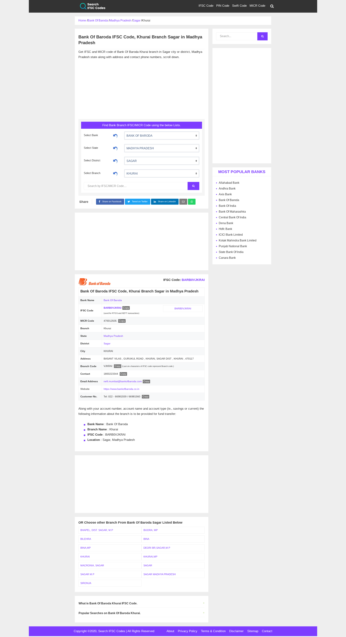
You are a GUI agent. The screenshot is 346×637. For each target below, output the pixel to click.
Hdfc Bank (225, 228)
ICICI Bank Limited (231, 234)
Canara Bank (227, 257)
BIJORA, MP (150, 530)
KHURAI (85, 556)
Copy (126, 307)
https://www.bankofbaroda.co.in (121, 388)
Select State (91, 147)
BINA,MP (85, 547)
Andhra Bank (227, 188)
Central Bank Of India (232, 217)
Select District (92, 160)
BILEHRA (85, 538)
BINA (146, 538)
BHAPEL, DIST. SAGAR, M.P (96, 530)
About (170, 631)
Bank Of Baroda (113, 300)
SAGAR (147, 565)
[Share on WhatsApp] (192, 202)
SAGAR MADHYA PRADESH (159, 574)
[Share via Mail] (183, 202)
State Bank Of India (231, 252)
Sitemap (252, 631)
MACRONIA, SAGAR (92, 565)
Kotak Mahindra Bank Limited (237, 240)
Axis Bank (225, 194)
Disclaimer (236, 631)
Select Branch (92, 173)
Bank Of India (227, 205)
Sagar (107, 343)
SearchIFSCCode (90, 6)
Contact (267, 631)
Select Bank (91, 135)
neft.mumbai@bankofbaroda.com (123, 381)
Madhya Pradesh (113, 335)
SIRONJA (85, 583)
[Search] (193, 186)
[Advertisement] (141, 90)
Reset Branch (115, 173)
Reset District (115, 160)
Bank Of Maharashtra (232, 211)
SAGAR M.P (87, 574)
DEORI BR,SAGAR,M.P (156, 547)
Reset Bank (115, 135)
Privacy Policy (187, 631)
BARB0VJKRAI (193, 280)
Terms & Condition (213, 631)
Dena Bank (226, 223)
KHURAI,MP (150, 556)
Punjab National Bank (233, 246)
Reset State (115, 148)
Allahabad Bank (229, 182)
